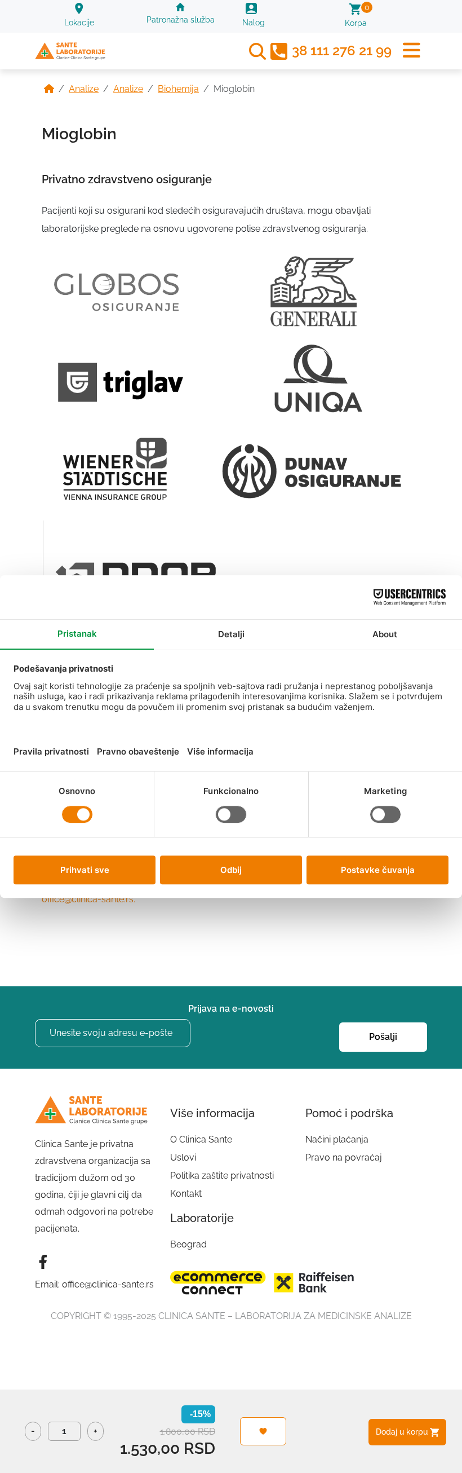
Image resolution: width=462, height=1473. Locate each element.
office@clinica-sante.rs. (88, 899)
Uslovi (183, 1157)
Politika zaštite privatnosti (222, 1175)
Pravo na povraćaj (343, 1157)
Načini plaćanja (336, 1139)
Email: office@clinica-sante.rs (94, 1284)
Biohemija (178, 88)
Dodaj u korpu (403, 1431)
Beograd (188, 1244)
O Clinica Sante (201, 1139)
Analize (84, 88)
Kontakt (186, 1193)
